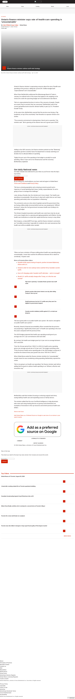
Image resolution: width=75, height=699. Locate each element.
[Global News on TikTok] (56, 647)
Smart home (3, 673)
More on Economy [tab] (19, 260)
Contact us (3, 666)
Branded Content (4, 664)
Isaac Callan (14, 25)
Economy (3, 16)
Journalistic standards (38, 438)
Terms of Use (3, 687)
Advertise (2, 689)
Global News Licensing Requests (9, 677)
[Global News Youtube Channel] (56, 636)
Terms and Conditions (20, 183)
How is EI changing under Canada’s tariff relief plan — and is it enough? (39, 273)
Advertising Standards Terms (8, 691)
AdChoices (72, 697)
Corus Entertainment (5, 692)
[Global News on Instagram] (11, 647)
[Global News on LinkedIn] (33, 647)
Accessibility (3, 694)
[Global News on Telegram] (11, 659)
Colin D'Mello (6, 25)
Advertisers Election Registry (8, 675)
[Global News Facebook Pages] (11, 636)
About (1, 661)
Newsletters (3, 670)
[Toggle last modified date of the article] (18, 27)
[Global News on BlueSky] (33, 659)
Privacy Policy (34, 183)
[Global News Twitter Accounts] (33, 636)
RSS (1, 668)
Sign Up (4, 461)
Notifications (3, 671)
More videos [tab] (29, 260)
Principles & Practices (6, 662)
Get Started (19, 178)
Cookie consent (4, 678)
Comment (19, 440)
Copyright (2, 685)
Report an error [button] (38, 443)
